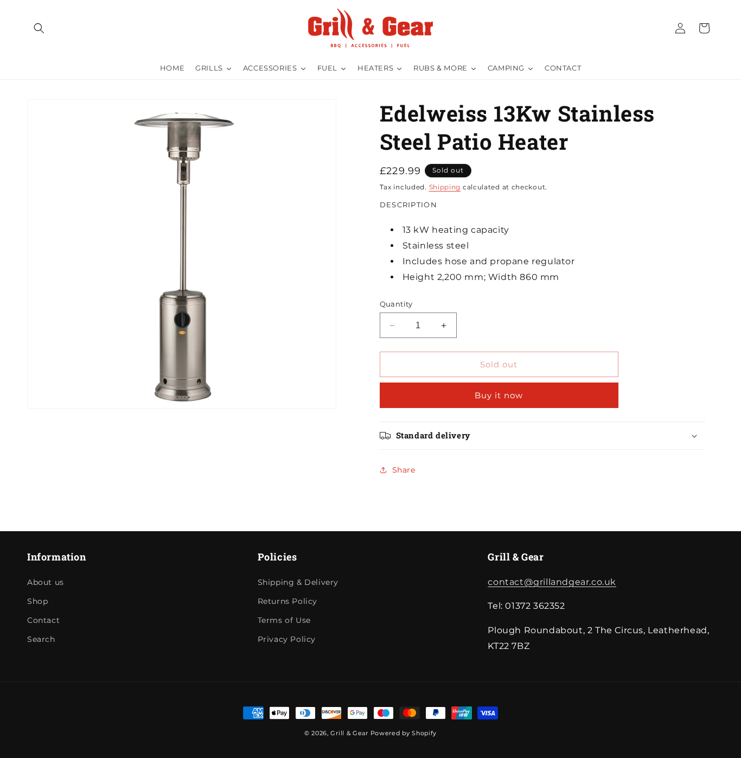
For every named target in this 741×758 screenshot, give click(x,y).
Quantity (396, 304)
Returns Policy (287, 601)
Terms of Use (284, 620)
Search (41, 639)
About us (45, 582)
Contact (43, 620)
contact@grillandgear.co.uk (552, 582)
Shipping (445, 187)
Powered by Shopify (403, 733)
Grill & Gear (349, 733)
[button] (39, 28)
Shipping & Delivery (298, 582)
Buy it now (499, 395)
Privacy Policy (287, 639)
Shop (37, 601)
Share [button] (404, 470)
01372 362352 (705, 13)
